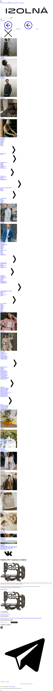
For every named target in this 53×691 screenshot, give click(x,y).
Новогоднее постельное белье (5, 392)
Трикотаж (2, 145)
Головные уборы (3, 176)
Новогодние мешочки (4, 393)
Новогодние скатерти (4, 389)
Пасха (1, 404)
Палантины (2, 276)
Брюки (1, 143)
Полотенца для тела (3, 374)
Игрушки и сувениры (4, 378)
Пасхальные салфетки (4, 406)
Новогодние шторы (3, 396)
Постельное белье (3, 356)
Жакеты (1, 246)
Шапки (1, 202)
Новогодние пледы (3, 394)
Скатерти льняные (3, 355)
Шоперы (1, 279)
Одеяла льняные (3, 376)
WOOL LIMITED (3, 198)
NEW (1, 37)
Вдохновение (2, 539)
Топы (1, 252)
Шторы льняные (3, 370)
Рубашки (2, 142)
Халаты (1, 164)
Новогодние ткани (3, 391)
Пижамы (2, 165)
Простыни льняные (3, 371)
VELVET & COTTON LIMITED (6, 187)
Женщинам (2, 245)
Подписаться (14, 622)
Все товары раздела (3, 244)
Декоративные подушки (4, 377)
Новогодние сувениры (4, 390)
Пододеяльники (3, 373)
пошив (15, 586)
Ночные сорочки (3, 263)
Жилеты (1, 154)
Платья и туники (3, 250)
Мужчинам (2, 139)
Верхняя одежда (3, 153)
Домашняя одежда (3, 162)
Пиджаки (2, 140)
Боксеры (1, 163)
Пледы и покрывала (4, 375)
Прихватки (2, 368)
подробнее (13, 686)
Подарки (2, 451)
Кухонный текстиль (3, 366)
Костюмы (2, 141)
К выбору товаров (3, 589)
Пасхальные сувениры (4, 408)
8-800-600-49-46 (3, 548)
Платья (1, 293)
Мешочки (2, 367)
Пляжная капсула (3, 282)
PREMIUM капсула (3, 179)
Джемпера (2, 200)
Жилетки (2, 308)
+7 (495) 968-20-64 (9, 548)
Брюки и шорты (3, 166)
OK (1, 690)
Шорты (1, 144)
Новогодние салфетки (4, 388)
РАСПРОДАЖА (3, 203)
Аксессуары (2, 175)
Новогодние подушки (4, 395)
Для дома (2, 354)
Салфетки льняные (3, 358)
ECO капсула (2, 178)
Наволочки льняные (4, 372)
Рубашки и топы (3, 267)
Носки (1, 177)
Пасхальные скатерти (4, 407)
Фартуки (2, 369)
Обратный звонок (3, 549)
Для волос (2, 278)
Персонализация (3, 533)
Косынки (2, 307)
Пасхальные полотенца (4, 405)
